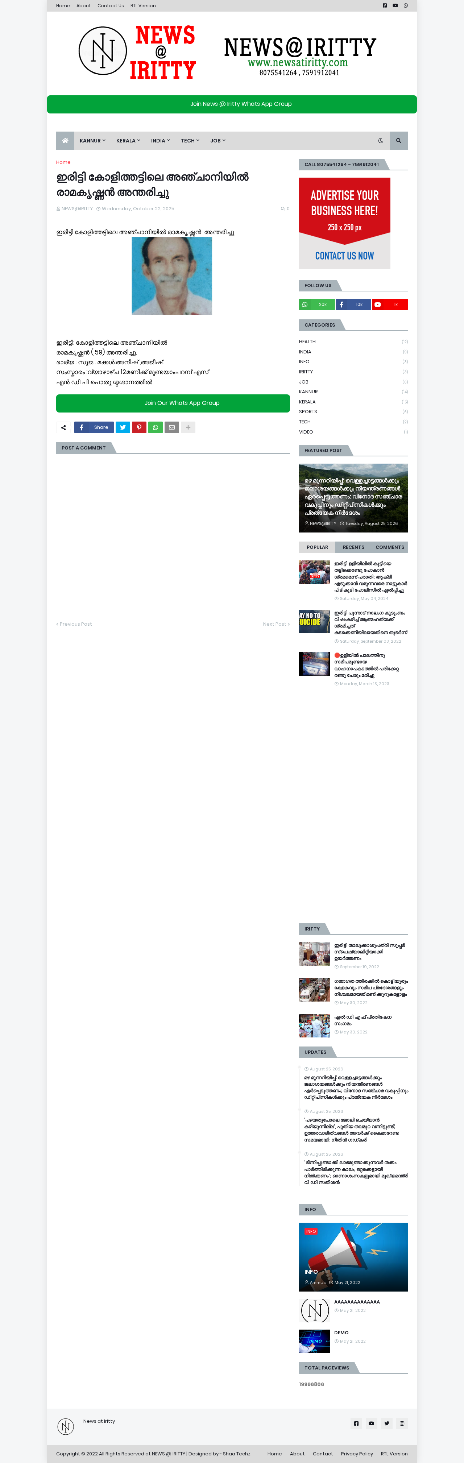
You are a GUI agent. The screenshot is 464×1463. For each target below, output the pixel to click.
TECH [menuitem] (188, 140)
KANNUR (353, 391)
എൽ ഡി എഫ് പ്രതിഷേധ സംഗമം (363, 1020)
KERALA (353, 401)
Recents (353, 547)
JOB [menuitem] (215, 140)
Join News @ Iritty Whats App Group (241, 104)
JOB (353, 381)
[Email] (172, 427)
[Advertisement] (353, 805)
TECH (353, 421)
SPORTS (353, 411)
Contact (323, 1453)
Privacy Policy (357, 1453)
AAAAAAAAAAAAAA (357, 1302)
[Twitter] (123, 427)
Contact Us (111, 6)
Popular (317, 547)
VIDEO (353, 431)
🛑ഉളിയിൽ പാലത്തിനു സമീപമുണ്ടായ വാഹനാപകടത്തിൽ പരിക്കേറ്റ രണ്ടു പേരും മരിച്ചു (366, 665)
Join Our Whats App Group (182, 403)
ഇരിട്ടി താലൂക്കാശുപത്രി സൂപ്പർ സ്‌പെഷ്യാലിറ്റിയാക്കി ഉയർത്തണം (369, 952)
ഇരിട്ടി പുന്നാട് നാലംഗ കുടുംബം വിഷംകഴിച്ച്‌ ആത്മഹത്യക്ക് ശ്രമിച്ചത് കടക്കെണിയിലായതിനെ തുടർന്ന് (370, 623)
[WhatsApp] (155, 427)
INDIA (353, 351)
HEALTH (353, 341)
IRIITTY (353, 371)
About (83, 6)
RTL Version (143, 6)
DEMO (341, 1333)
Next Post (274, 624)
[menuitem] (65, 141)
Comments (390, 547)
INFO (353, 361)
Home (63, 6)
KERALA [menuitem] (126, 140)
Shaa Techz (236, 1453)
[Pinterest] (139, 427)
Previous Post (76, 624)
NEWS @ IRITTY (168, 1453)
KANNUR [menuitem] (90, 140)
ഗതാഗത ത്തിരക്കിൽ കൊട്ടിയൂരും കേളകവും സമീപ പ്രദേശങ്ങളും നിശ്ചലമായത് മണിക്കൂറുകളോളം (371, 988)
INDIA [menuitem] (158, 140)
